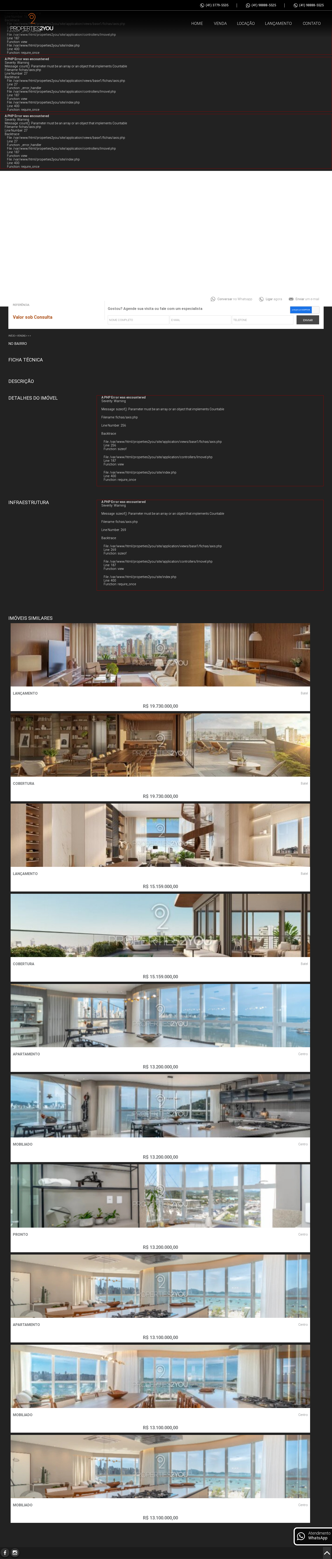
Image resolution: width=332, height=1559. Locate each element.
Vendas (21, 336)
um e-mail (307, 299)
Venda (220, 23)
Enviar (308, 320)
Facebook (4, 1552)
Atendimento (319, 1535)
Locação (246, 23)
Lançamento (278, 23)
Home (197, 23)
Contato (312, 23)
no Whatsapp (234, 299)
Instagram (14, 1552)
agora (274, 299)
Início (11, 336)
